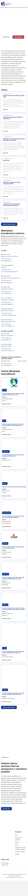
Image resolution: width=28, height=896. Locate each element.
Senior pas (6, 160)
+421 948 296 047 (6, 291)
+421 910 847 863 (6, 324)
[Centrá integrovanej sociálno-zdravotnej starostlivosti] (14, 813)
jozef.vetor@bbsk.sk (6, 260)
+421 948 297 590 (6, 280)
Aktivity (17, 842)
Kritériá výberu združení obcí (5, 864)
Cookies (7, 877)
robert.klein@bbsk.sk (6, 293)
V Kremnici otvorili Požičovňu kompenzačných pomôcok (11, 204)
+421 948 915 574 (6, 348)
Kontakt (17, 854)
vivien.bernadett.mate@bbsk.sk (9, 271)
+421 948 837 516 (6, 302)
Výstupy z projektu (20, 851)
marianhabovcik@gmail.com (8, 315)
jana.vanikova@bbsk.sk (7, 304)
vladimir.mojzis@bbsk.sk (7, 350)
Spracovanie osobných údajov (16, 877)
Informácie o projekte (18, 838)
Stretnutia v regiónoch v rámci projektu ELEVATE (11, 183)
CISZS (16, 844)
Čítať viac (5, 109)
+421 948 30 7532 (6, 269)
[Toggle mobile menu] (26, 3)
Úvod (16, 835)
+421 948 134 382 (6, 259)
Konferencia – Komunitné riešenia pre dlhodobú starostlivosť (14, 139)
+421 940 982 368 (6, 338)
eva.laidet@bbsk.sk (6, 339)
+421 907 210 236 (6, 313)
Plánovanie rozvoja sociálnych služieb (20, 848)
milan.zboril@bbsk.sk (6, 282)
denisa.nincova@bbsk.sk (7, 326)
